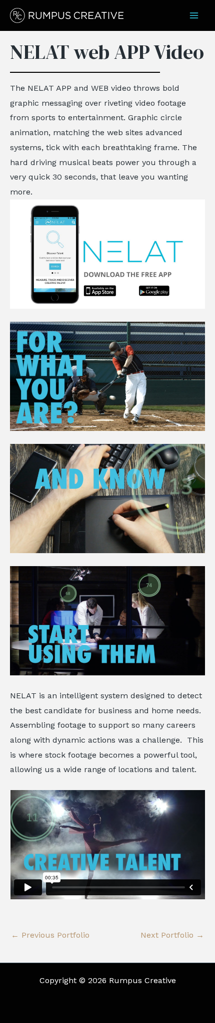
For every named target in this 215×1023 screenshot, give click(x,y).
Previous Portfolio (50, 935)
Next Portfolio (172, 935)
